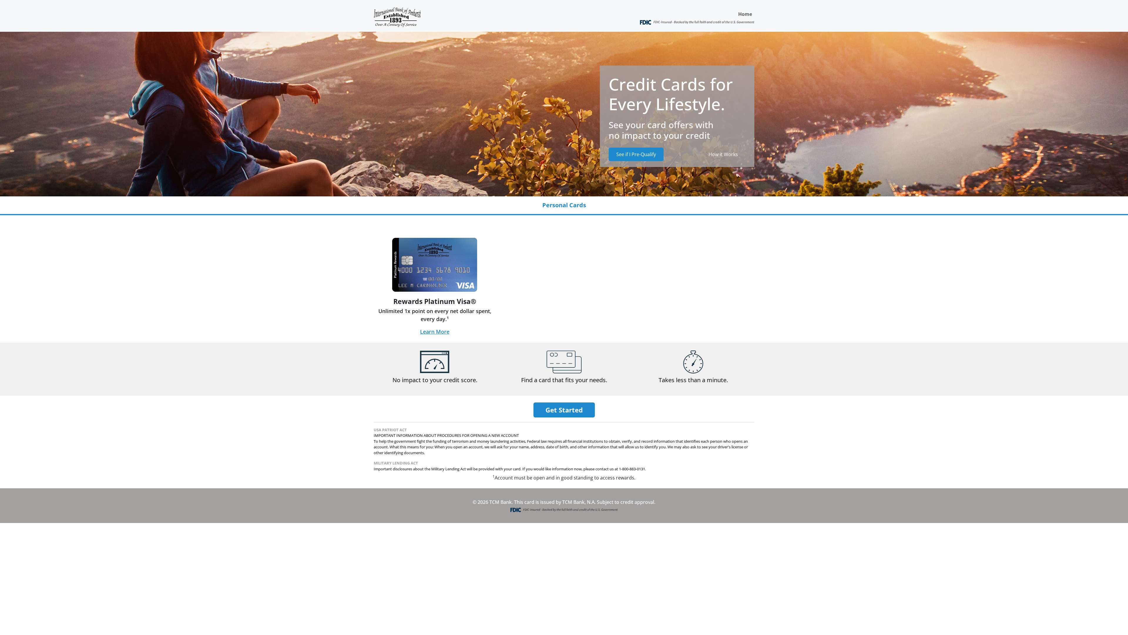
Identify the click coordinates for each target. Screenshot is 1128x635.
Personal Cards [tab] (564, 205)
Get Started (564, 409)
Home (745, 14)
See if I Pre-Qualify (636, 154)
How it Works (723, 154)
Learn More (434, 331)
